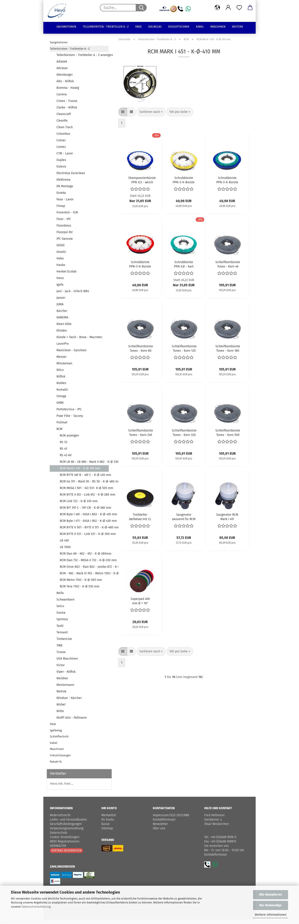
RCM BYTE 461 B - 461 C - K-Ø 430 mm (84, 475)
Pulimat (61, 422)
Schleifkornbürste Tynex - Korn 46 (227, 264)
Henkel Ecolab (66, 271)
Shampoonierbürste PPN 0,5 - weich (142, 179)
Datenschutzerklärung (36, 906)
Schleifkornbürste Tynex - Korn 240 (140, 432)
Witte (60, 711)
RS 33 (63, 442)
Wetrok (61, 691)
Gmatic (61, 252)
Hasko (60, 265)
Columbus (63, 134)
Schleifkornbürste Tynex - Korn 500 (227, 432)
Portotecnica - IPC (69, 409)
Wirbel (60, 704)
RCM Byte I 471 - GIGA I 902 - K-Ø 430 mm (84, 521)
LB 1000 (65, 547)
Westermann (65, 685)
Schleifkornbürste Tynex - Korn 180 (227, 348)
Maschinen (217, 26)
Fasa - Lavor (65, 199)
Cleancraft (63, 114)
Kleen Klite (64, 324)
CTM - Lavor (64, 153)
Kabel (200, 26)
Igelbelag (155, 26)
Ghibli (60, 245)
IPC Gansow (64, 239)
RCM (59, 429)
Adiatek (61, 61)
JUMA (59, 304)
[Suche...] (141, 7)
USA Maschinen (67, 658)
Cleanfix (62, 120)
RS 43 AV (66, 455)
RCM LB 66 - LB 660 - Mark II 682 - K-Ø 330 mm (84, 462)
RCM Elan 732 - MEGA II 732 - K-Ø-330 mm (84, 560)
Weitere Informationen (271, 915)
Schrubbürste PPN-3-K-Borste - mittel (227, 179)
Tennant (62, 632)
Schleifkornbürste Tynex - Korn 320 (184, 432)
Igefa (59, 284)
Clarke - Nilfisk (66, 107)
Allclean (62, 68)
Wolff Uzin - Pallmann (71, 718)
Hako (60, 258)
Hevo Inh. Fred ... (61, 784)
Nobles (61, 383)
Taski (59, 626)
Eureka (61, 193)
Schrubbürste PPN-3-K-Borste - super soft (184, 179)
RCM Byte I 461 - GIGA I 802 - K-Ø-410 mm (84, 514)
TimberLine (64, 639)
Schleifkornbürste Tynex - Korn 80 (140, 348)
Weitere (237, 26)
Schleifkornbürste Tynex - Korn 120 (184, 348)
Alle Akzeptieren (270, 894)
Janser (60, 298)
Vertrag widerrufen (66, 850)
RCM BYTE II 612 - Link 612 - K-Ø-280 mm (84, 494)
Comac (61, 140)
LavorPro (62, 344)
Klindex (61, 330)
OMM (59, 403)
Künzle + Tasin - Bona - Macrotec (79, 337)
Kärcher (61, 311)
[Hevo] (58, 11)
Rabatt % (56, 761)
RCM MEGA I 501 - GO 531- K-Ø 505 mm (84, 488)
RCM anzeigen (69, 435)
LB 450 (64, 540)
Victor (60, 665)
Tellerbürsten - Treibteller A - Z (106, 26)
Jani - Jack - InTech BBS (72, 291)
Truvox (61, 652)
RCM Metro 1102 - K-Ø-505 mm (81, 580)
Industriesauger (60, 755)
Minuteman (64, 363)
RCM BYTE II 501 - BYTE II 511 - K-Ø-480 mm (84, 527)
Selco (60, 606)
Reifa (60, 593)
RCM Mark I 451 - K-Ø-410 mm (80, 468)
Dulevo (61, 166)
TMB (59, 645)
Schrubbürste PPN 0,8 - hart (183, 264)
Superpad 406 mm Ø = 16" (140, 600)
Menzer (61, 357)
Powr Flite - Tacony (69, 416)
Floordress (63, 225)
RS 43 (63, 449)
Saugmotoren (66, 26)
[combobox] (151, 112)
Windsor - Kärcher (69, 698)
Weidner (62, 678)
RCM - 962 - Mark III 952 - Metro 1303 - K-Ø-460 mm (84, 573)
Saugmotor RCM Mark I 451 (227, 516)
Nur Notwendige (270, 905)
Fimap (60, 206)
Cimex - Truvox (66, 101)
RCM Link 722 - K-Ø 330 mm (79, 501)
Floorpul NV (64, 232)
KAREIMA (62, 317)
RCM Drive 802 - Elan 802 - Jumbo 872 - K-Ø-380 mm (84, 567)
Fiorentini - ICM (67, 212)
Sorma (60, 613)
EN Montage (64, 186)
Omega (61, 396)
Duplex (61, 160)
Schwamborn (65, 599)
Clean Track (64, 127)
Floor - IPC (63, 219)
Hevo (60, 278)
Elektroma (63, 180)
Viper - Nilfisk (66, 672)
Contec (61, 147)
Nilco (60, 370)
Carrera (61, 94)
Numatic (62, 389)
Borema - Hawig (67, 88)
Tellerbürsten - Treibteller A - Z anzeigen (82, 55)
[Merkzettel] (239, 7)
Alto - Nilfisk (65, 81)
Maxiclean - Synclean (71, 350)
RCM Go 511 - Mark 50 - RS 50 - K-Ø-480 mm (84, 481)
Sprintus (62, 619)
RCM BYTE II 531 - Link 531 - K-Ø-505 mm (84, 534)
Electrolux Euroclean (70, 173)
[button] (217, 7)
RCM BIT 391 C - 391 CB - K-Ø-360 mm (84, 508)
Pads (138, 26)
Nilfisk (60, 376)
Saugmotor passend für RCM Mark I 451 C (183, 516)
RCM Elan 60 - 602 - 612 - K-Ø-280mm (84, 553)
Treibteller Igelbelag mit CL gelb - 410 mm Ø (140, 516)
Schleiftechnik (178, 26)
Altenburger (64, 75)
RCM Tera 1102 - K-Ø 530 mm (79, 586)
